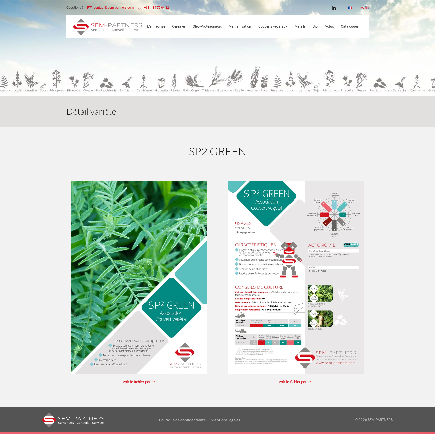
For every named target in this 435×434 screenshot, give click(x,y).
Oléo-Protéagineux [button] (207, 26)
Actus (329, 26)
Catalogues (350, 26)
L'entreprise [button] (156, 26)
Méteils (300, 26)
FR (345, 8)
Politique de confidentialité (182, 419)
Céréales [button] (179, 26)
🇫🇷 (350, 8)
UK (362, 8)
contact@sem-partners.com (113, 7)
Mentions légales (225, 419)
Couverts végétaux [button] (272, 26)
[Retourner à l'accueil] (107, 26)
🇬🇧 (367, 8)
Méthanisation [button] (240, 26)
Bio (315, 26)
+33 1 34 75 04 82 (156, 7)
